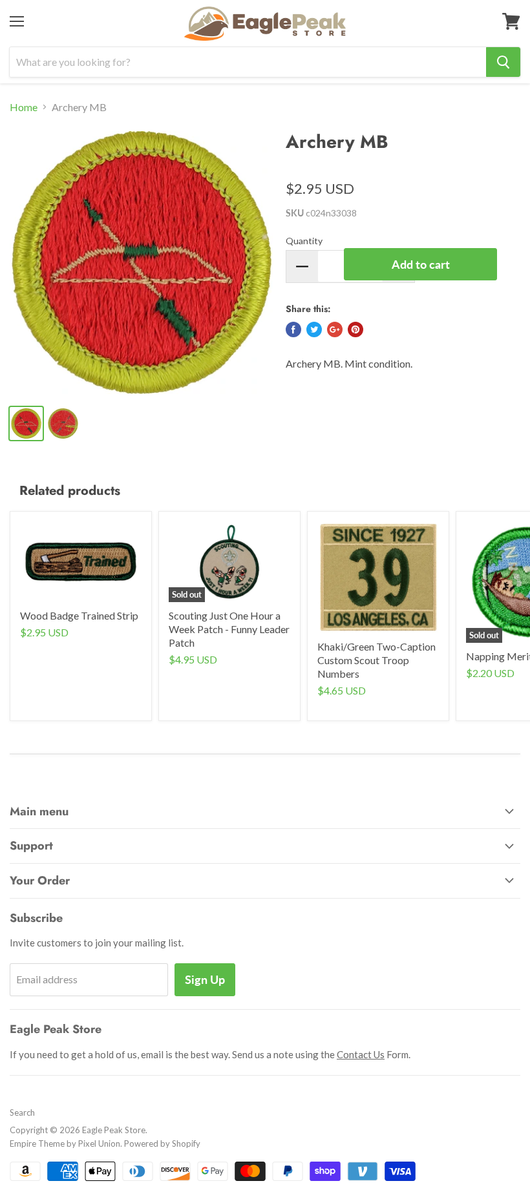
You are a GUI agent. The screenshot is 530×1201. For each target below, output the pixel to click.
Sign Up (205, 979)
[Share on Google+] (335, 329)
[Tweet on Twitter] (314, 329)
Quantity (304, 240)
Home (23, 107)
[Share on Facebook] (293, 329)
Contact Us (361, 1054)
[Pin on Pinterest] (355, 329)
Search (22, 1112)
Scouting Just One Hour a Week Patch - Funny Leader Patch (229, 629)
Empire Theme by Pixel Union (65, 1143)
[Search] (503, 62)
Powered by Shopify (162, 1143)
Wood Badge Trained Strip (79, 615)
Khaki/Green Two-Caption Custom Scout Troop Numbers (376, 660)
